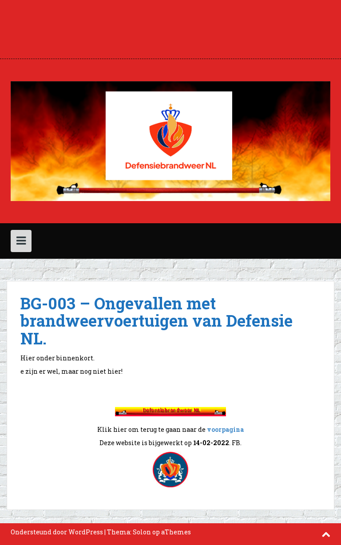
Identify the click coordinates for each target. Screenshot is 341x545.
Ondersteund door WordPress (57, 532)
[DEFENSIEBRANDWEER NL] (170, 140)
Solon (142, 532)
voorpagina (225, 429)
